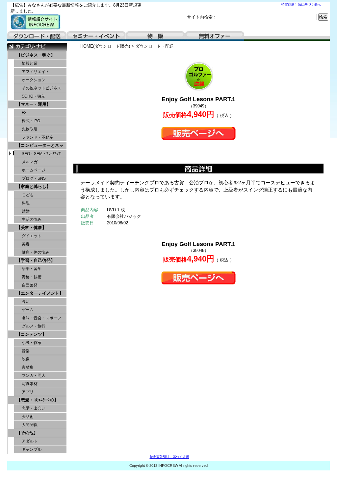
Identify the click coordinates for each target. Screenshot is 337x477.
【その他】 (27, 432)
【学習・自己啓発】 (35, 260)
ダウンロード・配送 (36, 36)
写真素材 (30, 384)
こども (28, 195)
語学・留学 (31, 269)
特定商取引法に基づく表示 (301, 4)
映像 (26, 359)
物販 (155, 36)
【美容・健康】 (31, 227)
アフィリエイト (35, 72)
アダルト (30, 441)
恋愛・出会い (33, 408)
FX (24, 113)
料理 (26, 203)
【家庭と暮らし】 (33, 186)
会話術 (28, 417)
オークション (33, 80)
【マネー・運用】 (33, 104)
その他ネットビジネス (41, 88)
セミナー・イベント (96, 36)
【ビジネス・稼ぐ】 (35, 55)
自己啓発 (30, 285)
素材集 (28, 367)
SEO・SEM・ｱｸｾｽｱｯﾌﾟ (42, 154)
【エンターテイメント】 (40, 293)
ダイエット (31, 236)
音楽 (26, 351)
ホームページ (33, 170)
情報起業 (30, 63)
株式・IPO (31, 121)
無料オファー (214, 36)
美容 (26, 244)
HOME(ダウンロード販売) (105, 46)
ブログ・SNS (34, 178)
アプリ (28, 392)
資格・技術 (31, 277)
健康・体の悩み (35, 252)
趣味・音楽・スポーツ (41, 318)
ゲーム (28, 310)
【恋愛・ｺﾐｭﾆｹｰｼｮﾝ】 (37, 400)
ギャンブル (31, 449)
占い (26, 302)
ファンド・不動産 (37, 137)
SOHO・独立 (33, 96)
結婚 (26, 211)
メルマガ (30, 162)
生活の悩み (31, 219)
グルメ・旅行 (33, 326)
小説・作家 (31, 343)
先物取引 (30, 129)
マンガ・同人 (33, 375)
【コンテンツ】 (31, 334)
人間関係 (30, 425)
